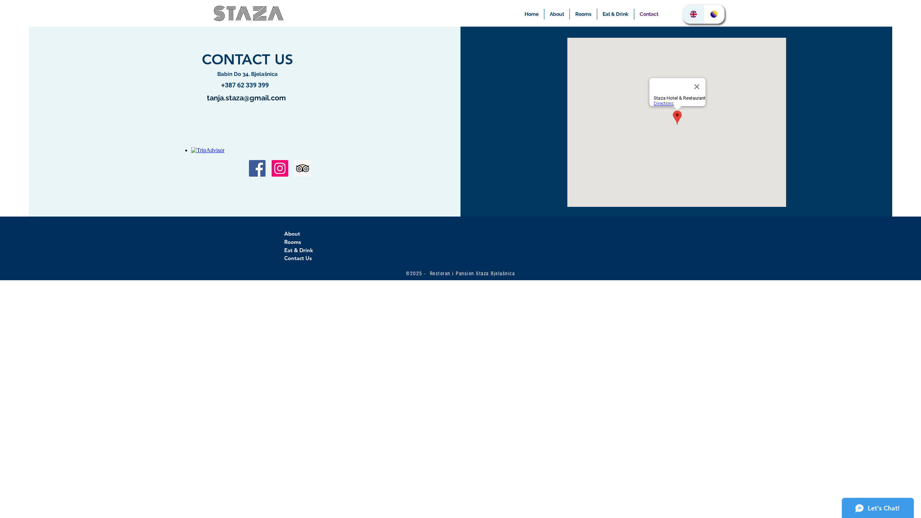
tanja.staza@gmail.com (246, 98)
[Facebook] (257, 168)
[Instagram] (280, 168)
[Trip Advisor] (302, 168)
